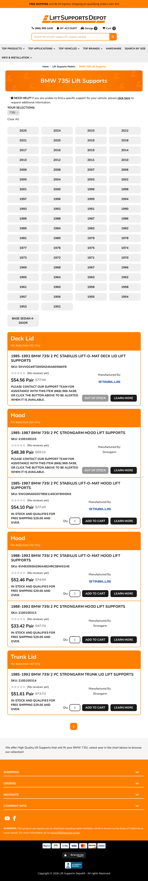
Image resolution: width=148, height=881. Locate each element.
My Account (68, 28)
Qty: (65, 521)
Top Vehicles (68, 48)
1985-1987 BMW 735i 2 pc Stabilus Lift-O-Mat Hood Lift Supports (65, 485)
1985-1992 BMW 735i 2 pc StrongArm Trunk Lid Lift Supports (72, 674)
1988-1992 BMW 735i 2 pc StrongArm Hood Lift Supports (68, 606)
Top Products (12, 48)
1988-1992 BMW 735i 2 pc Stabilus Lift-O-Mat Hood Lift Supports (65, 558)
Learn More (123, 398)
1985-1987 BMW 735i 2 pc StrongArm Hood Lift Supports (68, 432)
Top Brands (91, 48)
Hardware (113, 48)
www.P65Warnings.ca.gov (65, 832)
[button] (90, 28)
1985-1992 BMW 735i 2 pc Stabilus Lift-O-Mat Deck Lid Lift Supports (68, 358)
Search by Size (135, 48)
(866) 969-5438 (44, 28)
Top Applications (40, 48)
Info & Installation (15, 57)
